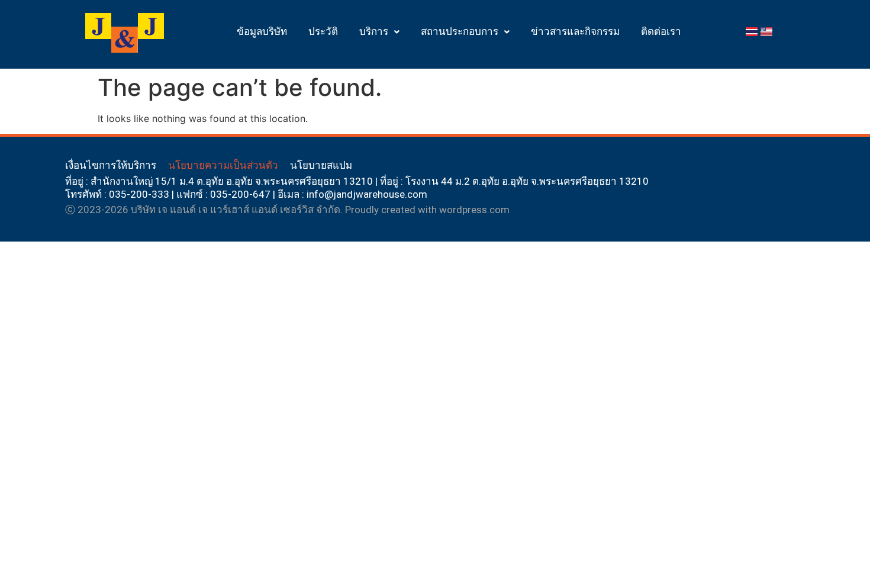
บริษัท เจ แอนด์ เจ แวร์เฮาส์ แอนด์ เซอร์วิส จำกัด (235, 210)
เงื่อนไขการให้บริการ (110, 165)
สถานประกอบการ (459, 31)
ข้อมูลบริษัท (262, 31)
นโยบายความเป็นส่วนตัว (223, 165)
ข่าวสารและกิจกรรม (575, 31)
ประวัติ (323, 31)
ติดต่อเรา (661, 31)
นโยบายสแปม (321, 165)
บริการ (373, 31)
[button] (379, 32)
